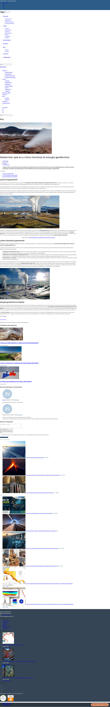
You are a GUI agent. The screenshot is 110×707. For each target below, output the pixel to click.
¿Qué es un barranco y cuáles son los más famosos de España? (19, 363)
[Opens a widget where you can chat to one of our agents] (100, 704)
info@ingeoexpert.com (11, 0)
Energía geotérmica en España (10, 176)
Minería (6, 87)
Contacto (5, 101)
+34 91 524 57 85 (3, 0)
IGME (5, 316)
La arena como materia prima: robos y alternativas (16, 381)
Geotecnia (7, 84)
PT (3, 7)
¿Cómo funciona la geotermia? (10, 175)
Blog (4, 96)
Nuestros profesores (10, 75)
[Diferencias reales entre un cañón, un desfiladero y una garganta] (8, 676)
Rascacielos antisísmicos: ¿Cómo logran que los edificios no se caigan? (19, 661)
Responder (16, 400)
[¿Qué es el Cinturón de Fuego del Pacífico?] (8, 643)
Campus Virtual (6, 103)
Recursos (5, 94)
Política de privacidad (7, 703)
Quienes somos (8, 72)
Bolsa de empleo (7, 92)
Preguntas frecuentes (10, 77)
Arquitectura (8, 89)
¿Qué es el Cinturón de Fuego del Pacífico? (13, 645)
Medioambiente (9, 86)
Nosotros (5, 70)
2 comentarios (6, 164)
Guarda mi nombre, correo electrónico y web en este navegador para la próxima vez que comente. (25, 434)
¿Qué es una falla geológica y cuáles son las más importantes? (19, 343)
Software (7, 91)
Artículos (7, 99)
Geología (7, 80)
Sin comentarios (6, 648)
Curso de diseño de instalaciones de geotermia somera (41, 237)
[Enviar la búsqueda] (12, 115)
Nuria (4, 400)
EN (3, 6)
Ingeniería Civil (8, 82)
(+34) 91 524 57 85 (6, 614)
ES (3, 4)
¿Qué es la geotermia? (8, 173)
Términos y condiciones (7, 703)
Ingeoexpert (5, 161)
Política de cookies (6, 704)
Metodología (8, 74)
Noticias (7, 98)
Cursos (4, 79)
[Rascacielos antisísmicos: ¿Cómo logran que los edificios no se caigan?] (8, 659)
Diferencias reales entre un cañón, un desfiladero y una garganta (18, 677)
